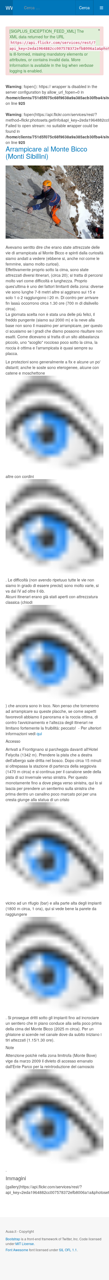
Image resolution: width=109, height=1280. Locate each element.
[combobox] (44, 7)
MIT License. (25, 1243)
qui (39, 733)
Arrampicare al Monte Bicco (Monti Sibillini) (46, 152)
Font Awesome (17, 1249)
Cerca (84, 7)
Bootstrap (13, 1238)
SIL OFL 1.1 (68, 1249)
